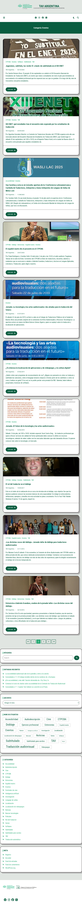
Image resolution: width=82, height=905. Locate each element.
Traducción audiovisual (20, 746)
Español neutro (30, 245)
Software (20, 62)
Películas (8, 816)
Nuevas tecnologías (11, 813)
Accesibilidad (10, 181)
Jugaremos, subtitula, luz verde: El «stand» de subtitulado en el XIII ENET (35, 66)
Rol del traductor (11, 820)
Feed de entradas (11, 861)
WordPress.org (10, 868)
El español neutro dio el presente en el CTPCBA (24, 249)
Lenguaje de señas (11, 800)
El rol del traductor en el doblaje (18, 484)
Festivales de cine (11, 790)
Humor (22, 730)
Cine (49, 719)
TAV (33, 62)
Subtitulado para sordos (36, 741)
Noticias (40, 735)
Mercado (28, 736)
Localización (58, 730)
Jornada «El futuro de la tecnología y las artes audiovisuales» (30, 426)
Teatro (63, 741)
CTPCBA (8, 62)
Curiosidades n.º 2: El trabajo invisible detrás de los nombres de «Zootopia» (30, 677)
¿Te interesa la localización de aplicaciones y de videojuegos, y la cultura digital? (38, 368)
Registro (8, 855)
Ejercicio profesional (30, 725)
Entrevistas (20, 245)
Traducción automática (12, 840)
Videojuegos (46, 747)
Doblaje (14, 245)
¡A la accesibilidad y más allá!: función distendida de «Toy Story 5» (27, 680)
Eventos (14, 62)
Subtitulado (27, 62)
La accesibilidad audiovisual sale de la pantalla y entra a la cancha (27, 674)
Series (53, 736)
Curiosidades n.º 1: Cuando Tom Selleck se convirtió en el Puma (26, 687)
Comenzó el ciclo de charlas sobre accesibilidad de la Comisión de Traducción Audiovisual (35, 684)
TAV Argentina (49, 6)
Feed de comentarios (12, 865)
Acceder (8, 858)
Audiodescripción (32, 719)
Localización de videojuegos (13, 736)
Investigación (46, 730)
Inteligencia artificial (33, 730)
